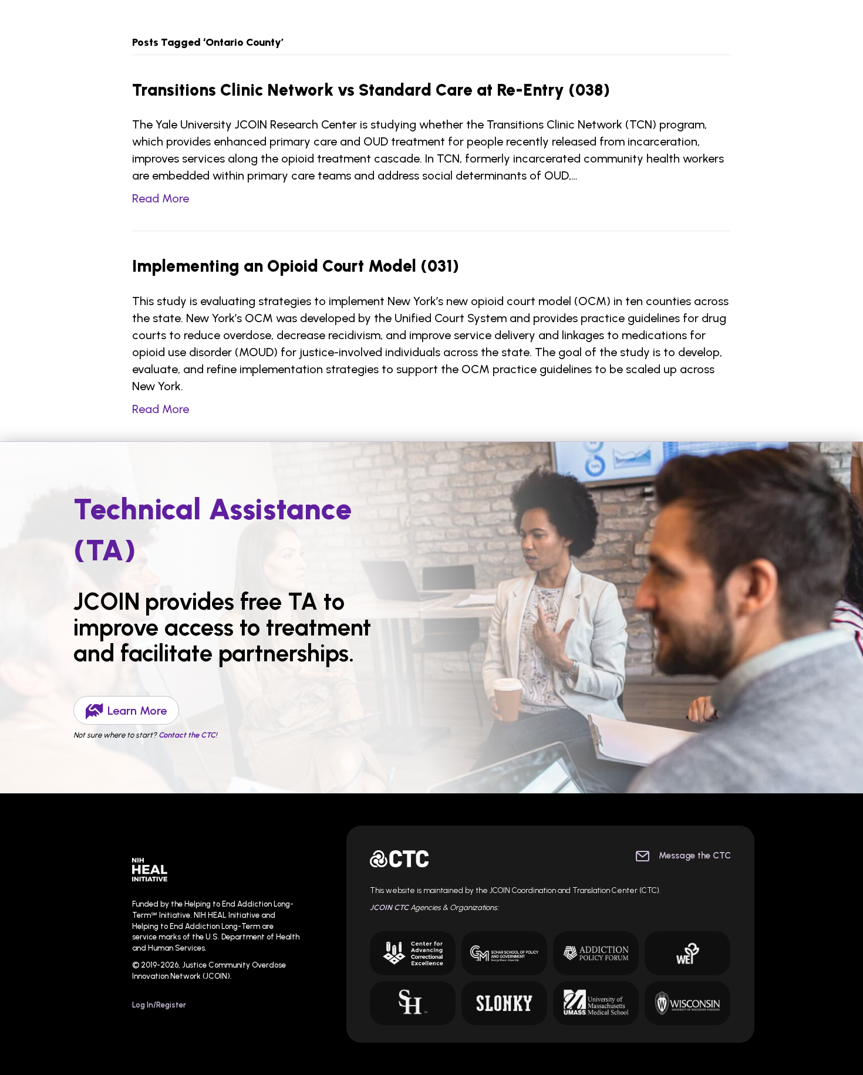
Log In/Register (159, 1004)
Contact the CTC (187, 735)
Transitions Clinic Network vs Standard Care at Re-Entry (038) (371, 90)
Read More (160, 198)
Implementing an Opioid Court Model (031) (295, 266)
